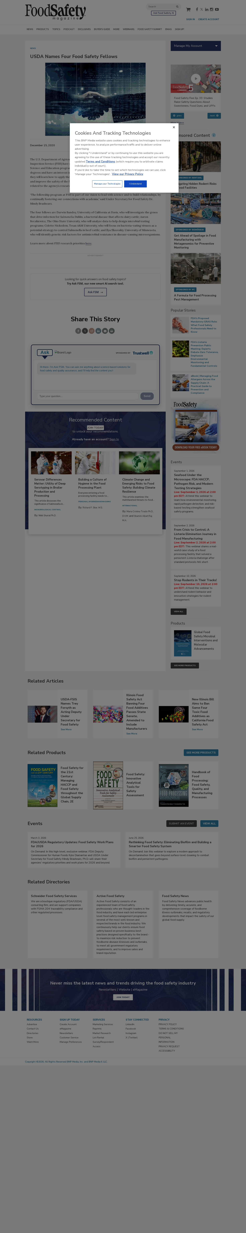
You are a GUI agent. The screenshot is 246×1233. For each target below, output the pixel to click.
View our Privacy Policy (127, 174)
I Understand (135, 183)
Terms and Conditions (100, 161)
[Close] (174, 127)
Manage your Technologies (107, 183)
